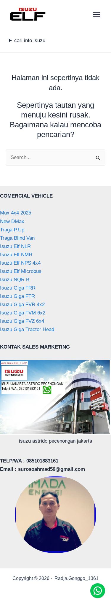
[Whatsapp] (97, 590)
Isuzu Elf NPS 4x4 (20, 263)
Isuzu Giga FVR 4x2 (22, 304)
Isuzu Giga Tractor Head (27, 329)
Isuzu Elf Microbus (20, 271)
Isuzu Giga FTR (17, 296)
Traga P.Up (12, 230)
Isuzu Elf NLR (15, 246)
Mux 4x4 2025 (15, 213)
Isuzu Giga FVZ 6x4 (22, 321)
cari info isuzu (29, 40)
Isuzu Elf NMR (16, 255)
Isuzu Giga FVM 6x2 (22, 313)
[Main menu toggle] (96, 14)
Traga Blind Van (17, 238)
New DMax (12, 221)
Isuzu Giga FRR (18, 288)
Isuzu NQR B (14, 279)
